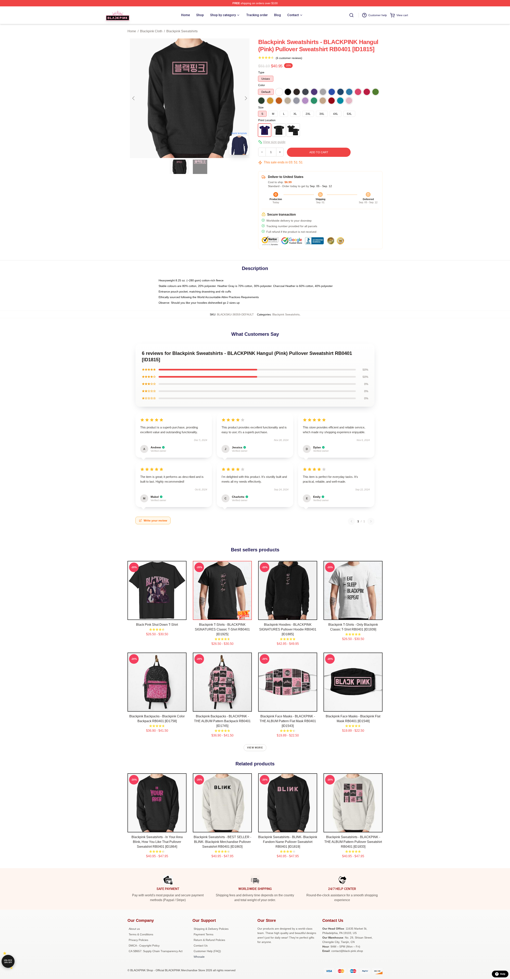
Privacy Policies (138, 940)
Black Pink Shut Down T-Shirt (157, 624)
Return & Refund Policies (209, 940)
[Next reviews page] (371, 521)
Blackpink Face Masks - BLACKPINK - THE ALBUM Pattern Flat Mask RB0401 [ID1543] (288, 721)
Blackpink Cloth (151, 31)
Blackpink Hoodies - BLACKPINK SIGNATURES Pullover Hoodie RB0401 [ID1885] (287, 629)
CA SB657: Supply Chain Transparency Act (155, 951)
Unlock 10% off (8, 961)
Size (261, 107)
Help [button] (502, 974)
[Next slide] (245, 98)
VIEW (157, 616)
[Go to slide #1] (179, 167)
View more (255, 747)
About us (134, 928)
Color (261, 85)
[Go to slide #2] (200, 167)
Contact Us (201, 945)
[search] (351, 15)
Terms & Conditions (141, 934)
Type (261, 72)
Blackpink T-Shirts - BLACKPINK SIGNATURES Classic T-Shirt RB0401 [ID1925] (222, 629)
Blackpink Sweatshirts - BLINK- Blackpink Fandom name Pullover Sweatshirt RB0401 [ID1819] (287, 841)
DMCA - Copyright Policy (144, 945)
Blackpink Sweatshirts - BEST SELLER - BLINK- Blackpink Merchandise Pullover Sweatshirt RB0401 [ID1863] (222, 841)
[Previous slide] (133, 98)
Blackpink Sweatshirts (182, 31)
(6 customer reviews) (289, 58)
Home (132, 31)
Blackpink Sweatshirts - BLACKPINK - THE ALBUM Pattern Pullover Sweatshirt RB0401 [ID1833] (353, 841)
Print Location (267, 120)
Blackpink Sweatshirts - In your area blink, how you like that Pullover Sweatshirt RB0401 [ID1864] (157, 841)
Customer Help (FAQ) (207, 951)
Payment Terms (203, 934)
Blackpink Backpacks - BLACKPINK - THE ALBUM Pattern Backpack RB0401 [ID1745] (222, 721)
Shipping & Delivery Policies (211, 928)
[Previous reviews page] (351, 521)
